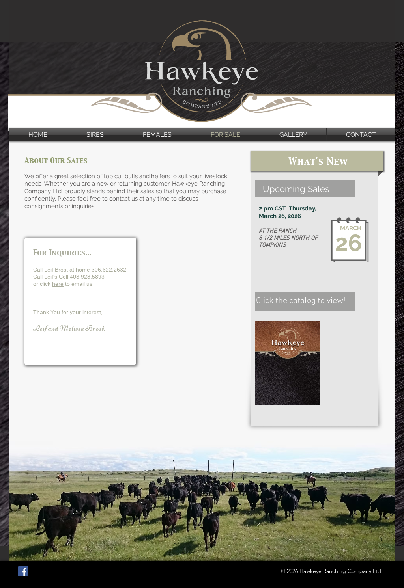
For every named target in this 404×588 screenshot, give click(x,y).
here (58, 284)
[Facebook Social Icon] (23, 571)
